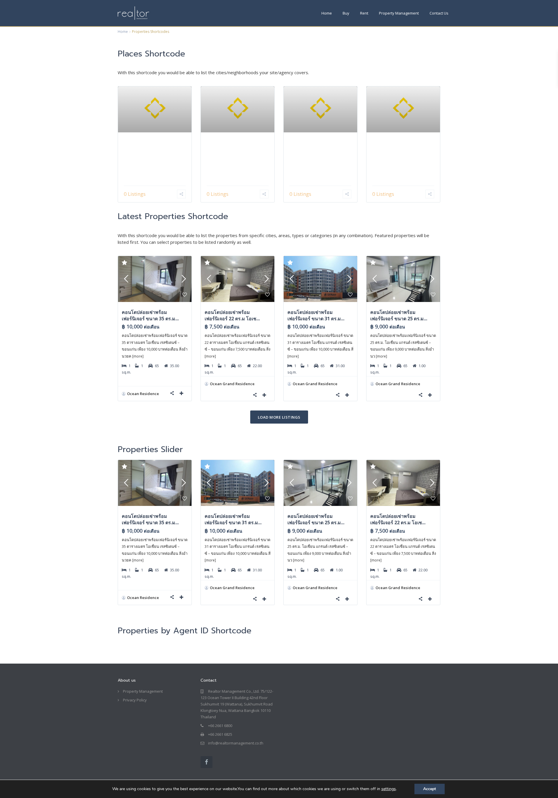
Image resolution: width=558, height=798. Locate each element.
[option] (154, 537)
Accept (429, 789)
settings (388, 789)
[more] (138, 356)
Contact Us (439, 13)
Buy (346, 13)
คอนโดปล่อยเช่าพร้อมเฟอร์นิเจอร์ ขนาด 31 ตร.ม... (315, 315)
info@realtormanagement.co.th (235, 743)
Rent (364, 13)
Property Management (399, 13)
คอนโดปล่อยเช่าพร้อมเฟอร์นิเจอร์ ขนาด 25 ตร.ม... (398, 315)
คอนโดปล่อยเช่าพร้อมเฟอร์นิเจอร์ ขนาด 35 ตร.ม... (150, 315)
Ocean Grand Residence (232, 383)
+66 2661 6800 (220, 725)
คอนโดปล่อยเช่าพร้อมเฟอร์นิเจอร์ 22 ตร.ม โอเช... (232, 315)
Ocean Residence (143, 393)
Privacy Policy (135, 700)
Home (326, 13)
